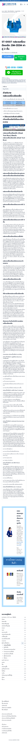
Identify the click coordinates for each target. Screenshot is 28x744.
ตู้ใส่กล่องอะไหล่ (7, 655)
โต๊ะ (3, 664)
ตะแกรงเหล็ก (4, 632)
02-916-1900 (20, 542)
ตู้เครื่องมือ (6, 647)
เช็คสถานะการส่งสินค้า (6, 707)
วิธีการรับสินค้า (5, 709)
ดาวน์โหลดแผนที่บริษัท (7, 730)
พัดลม (3, 677)
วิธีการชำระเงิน (5, 703)
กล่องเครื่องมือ (7, 78)
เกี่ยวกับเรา (4, 724)
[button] (24, 15)
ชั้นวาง (3, 679)
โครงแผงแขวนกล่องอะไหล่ (9, 649)
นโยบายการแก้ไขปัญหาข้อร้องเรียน (9, 716)
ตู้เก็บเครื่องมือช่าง (5, 643)
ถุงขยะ (3, 662)
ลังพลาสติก (4, 621)
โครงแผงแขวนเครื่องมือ (9, 651)
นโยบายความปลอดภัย (6, 720)
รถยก (3, 630)
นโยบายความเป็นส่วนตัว (7, 714)
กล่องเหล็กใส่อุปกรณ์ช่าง (12, 81)
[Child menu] (22, 643)
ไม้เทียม (3, 671)
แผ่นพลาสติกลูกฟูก (6, 625)
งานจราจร (4, 640)
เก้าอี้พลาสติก (4, 636)
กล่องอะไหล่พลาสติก (6, 634)
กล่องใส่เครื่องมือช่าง (20, 81)
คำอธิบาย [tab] (5, 86)
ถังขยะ (3, 619)
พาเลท (3, 628)
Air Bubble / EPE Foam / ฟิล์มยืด (9, 617)
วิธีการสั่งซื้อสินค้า (5, 701)
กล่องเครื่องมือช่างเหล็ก (10, 80)
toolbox (6, 79)
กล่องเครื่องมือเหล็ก (18, 80)
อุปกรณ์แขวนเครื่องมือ (8, 653)
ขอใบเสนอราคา (5, 726)
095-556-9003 (19, 544)
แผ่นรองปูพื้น (4, 666)
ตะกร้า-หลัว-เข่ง (5, 660)
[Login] (24, 4)
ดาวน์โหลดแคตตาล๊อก (6, 728)
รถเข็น (3, 673)
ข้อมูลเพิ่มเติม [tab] (5, 89)
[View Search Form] (18, 4)
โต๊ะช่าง (5, 658)
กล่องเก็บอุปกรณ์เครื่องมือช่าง (14, 79)
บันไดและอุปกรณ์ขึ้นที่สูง (7, 675)
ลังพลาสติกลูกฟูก (5, 623)
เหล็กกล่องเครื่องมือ (13, 82)
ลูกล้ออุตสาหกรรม (5, 668)
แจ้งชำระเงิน (4, 705)
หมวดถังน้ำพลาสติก (6, 638)
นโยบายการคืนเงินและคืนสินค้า (8, 718)
